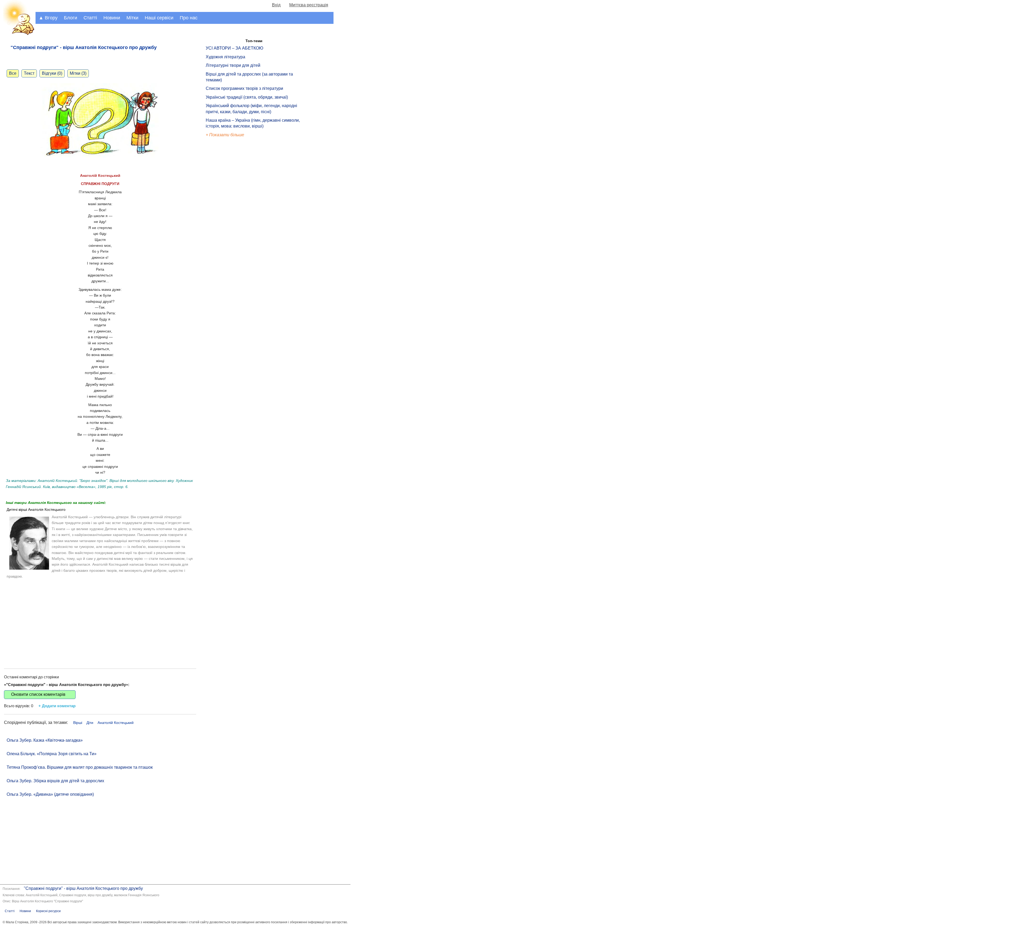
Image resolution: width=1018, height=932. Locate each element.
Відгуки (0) (52, 73)
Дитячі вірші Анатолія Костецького (36, 509)
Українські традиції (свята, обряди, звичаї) (247, 97)
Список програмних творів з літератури (244, 88)
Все (12, 73)
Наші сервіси (159, 17)
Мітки (132, 17)
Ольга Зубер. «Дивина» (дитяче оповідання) (50, 794)
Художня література (225, 57)
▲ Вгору (48, 17)
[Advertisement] (100, 618)
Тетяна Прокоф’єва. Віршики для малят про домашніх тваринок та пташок (80, 767)
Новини (111, 17)
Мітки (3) (78, 73)
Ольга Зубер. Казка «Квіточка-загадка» (45, 740)
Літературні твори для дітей (233, 65)
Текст (29, 73)
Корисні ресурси (48, 911)
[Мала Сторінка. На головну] (18, 34)
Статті (90, 17)
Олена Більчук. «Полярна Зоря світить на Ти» (51, 753)
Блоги (70, 17)
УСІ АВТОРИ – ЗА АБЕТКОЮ (234, 48)
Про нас (189, 17)
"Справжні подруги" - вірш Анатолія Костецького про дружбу (83, 888)
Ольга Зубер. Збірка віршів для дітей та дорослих (55, 781)
